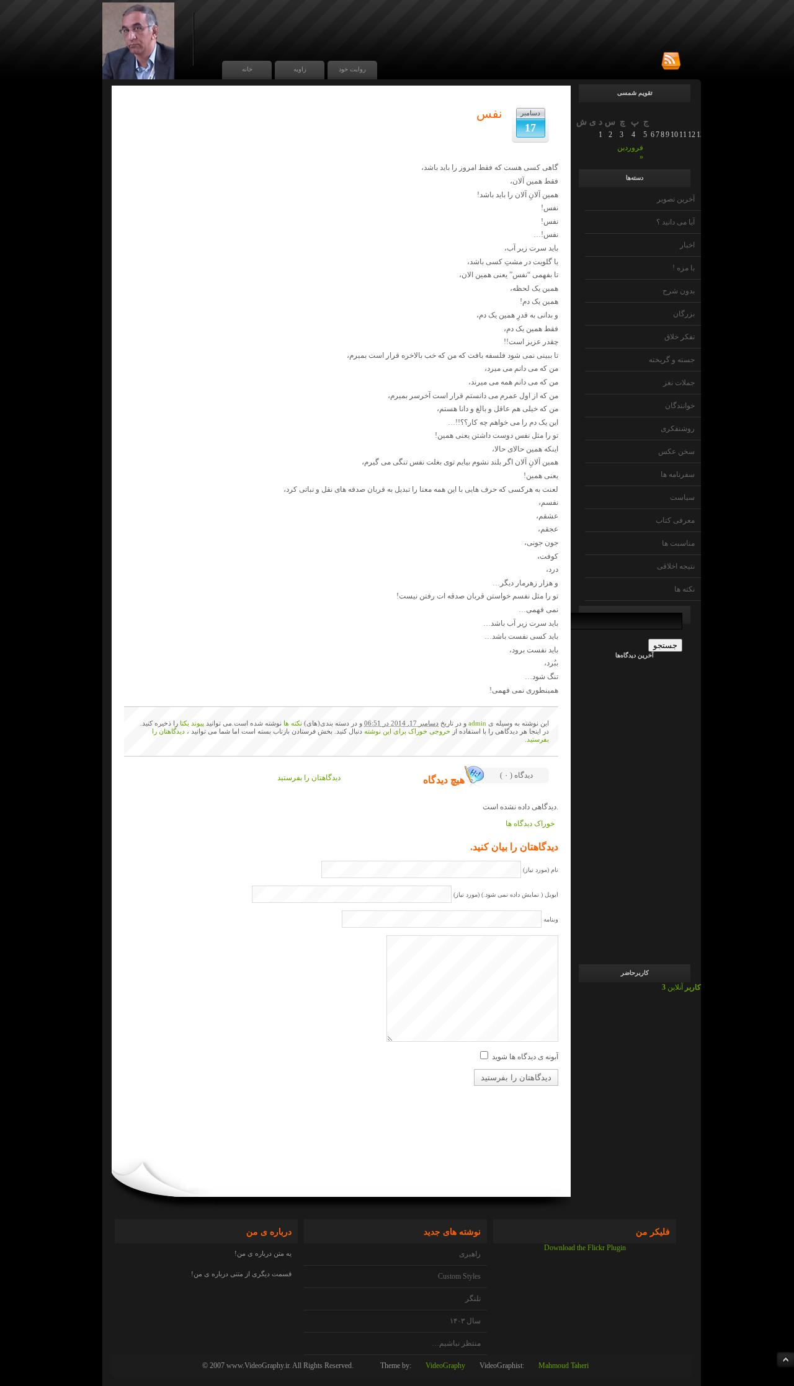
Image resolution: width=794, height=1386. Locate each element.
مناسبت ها (678, 543)
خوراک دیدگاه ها (530, 823)
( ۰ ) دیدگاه (516, 775)
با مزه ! (683, 268)
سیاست (682, 497)
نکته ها (684, 589)
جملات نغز (679, 382)
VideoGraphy (445, 1365)
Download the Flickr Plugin (585, 1247)
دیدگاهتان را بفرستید (309, 777)
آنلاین (681, 987)
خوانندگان (680, 405)
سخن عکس (676, 451)
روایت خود (352, 69)
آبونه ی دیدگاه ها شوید (525, 1056)
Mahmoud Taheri (563, 1365)
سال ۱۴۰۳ (465, 1321)
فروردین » (630, 152)
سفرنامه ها (678, 474)
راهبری (470, 1254)
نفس (489, 113)
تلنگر (473, 1298)
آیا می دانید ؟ (675, 222)
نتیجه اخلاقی (676, 566)
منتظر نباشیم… (456, 1343)
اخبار (687, 245)
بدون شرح (678, 291)
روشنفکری (678, 428)
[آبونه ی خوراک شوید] (670, 61)
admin (477, 723)
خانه (247, 69)
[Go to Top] (785, 1359)
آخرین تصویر (676, 199)
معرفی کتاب (675, 520)
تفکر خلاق (679, 336)
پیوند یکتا (192, 723)
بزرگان (684, 313)
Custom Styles (459, 1276)
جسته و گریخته (672, 359)
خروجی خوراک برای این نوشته (407, 731)
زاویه (299, 69)
